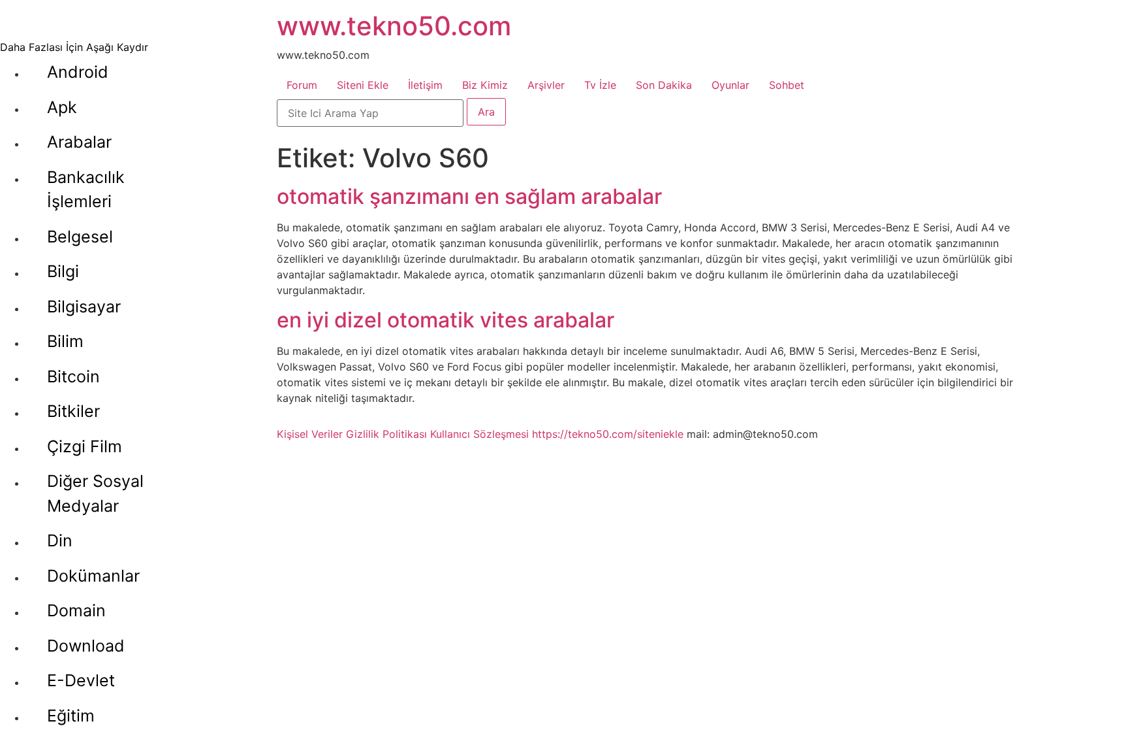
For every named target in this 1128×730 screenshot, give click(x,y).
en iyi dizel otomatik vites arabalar (445, 320)
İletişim (425, 84)
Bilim (65, 341)
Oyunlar (730, 84)
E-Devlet (81, 680)
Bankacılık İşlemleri (86, 189)
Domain (76, 610)
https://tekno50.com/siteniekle (607, 433)
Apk (62, 107)
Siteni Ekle (362, 84)
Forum (302, 84)
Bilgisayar (84, 306)
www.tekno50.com (394, 26)
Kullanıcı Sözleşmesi (479, 433)
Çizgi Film (84, 446)
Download (86, 645)
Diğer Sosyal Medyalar (95, 493)
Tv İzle (600, 84)
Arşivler (546, 84)
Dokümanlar (93, 576)
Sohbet (786, 84)
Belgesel (80, 236)
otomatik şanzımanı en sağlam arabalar (469, 196)
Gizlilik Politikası (386, 433)
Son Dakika (664, 84)
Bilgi (63, 271)
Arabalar (79, 142)
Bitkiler (73, 411)
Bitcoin (73, 376)
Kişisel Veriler (310, 433)
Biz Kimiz (485, 84)
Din (59, 540)
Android (77, 72)
